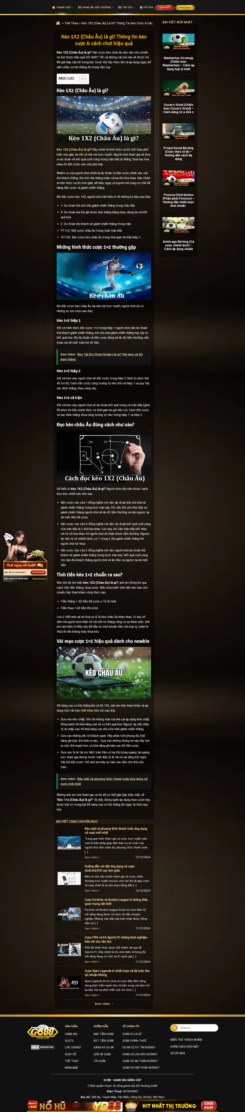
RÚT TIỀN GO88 (104, 1040)
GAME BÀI (71, 1034)
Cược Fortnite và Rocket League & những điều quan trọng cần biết (116, 902)
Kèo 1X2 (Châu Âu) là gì (73, 149)
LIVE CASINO (73, 1047)
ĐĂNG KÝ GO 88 (104, 1047)
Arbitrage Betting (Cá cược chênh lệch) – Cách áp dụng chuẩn (178, 245)
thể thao (87, 710)
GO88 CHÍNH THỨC (134, 1040)
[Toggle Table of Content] (81, 79)
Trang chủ (63, 7)
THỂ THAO (71, 1061)
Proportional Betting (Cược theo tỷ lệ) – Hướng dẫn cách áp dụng (178, 153)
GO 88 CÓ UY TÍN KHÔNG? (139, 1047)
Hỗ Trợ (148, 7)
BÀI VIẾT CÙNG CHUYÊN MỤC (81, 821)
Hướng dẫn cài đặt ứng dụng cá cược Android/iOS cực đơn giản (110, 868)
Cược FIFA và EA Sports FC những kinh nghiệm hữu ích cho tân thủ (116, 939)
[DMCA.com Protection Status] (42, 1047)
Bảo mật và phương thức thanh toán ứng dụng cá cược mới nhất (116, 831)
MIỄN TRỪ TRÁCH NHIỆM (186, 1039)
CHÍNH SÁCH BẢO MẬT (184, 1046)
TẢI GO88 (99, 1061)
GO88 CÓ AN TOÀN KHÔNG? (140, 1061)
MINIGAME (71, 1067)
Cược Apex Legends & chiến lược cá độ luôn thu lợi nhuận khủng (117, 973)
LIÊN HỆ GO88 (102, 1054)
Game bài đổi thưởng (96, 7)
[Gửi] (174, 1027)
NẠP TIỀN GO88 (104, 1034)
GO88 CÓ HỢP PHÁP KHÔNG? (140, 1067)
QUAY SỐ (70, 1054)
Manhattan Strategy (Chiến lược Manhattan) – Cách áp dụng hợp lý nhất (178, 63)
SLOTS (69, 1040)
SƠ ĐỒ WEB (177, 1053)
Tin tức (127, 7)
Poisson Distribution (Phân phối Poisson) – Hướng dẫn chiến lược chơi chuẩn (178, 200)
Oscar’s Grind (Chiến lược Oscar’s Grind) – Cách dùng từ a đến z (178, 108)
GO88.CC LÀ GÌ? (132, 1034)
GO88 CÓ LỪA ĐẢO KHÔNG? (139, 1054)
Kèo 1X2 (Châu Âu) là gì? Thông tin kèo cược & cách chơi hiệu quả (118, 23)
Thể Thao (71, 23)
